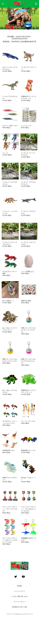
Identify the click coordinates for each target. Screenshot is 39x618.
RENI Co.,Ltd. (19, 613)
